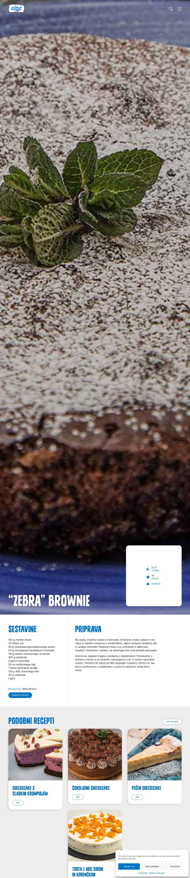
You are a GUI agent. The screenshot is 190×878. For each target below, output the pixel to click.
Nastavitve (175, 866)
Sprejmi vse (129, 866)
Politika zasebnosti (156, 873)
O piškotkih (143, 873)
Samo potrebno (152, 866)
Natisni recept (20, 695)
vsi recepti (172, 721)
